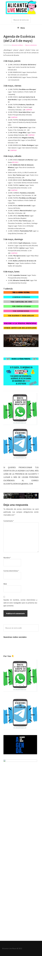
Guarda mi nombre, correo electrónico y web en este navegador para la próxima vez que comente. (20, 603)
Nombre (7, 557)
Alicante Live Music (21, 7)
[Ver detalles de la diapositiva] (21, 496)
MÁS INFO (15, 162)
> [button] (35, 495)
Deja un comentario (31, 45)
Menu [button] (22, 28)
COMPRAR (28, 110)
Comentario (8, 521)
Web (5, 584)
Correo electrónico (11, 571)
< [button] (6, 495)
